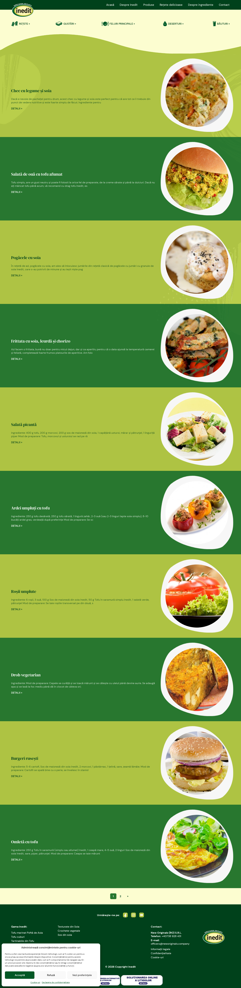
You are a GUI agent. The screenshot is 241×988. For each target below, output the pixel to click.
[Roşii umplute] (195, 596)
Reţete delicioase (171, 5)
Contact (224, 5)
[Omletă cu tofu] (195, 846)
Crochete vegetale (69, 930)
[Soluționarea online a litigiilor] (142, 980)
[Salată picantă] (195, 429)
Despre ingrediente (200, 5)
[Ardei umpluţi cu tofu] (195, 512)
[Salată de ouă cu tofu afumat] (195, 179)
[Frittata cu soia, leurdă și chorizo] (195, 345)
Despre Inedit (129, 5)
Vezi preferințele (82, 975)
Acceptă (20, 975)
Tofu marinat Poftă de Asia (27, 932)
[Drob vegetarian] (195, 679)
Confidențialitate (161, 953)
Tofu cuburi (18, 937)
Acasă (110, 5)
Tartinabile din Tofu (22, 941)
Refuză (51, 975)
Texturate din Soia (68, 926)
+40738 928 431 (171, 936)
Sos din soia (65, 935)
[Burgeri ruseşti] (195, 763)
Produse (148, 5)
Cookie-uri (35, 982)
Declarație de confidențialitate (56, 982)
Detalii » (16, 108)
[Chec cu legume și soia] (195, 95)
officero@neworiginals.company (170, 943)
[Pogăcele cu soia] (195, 262)
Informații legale (160, 949)
